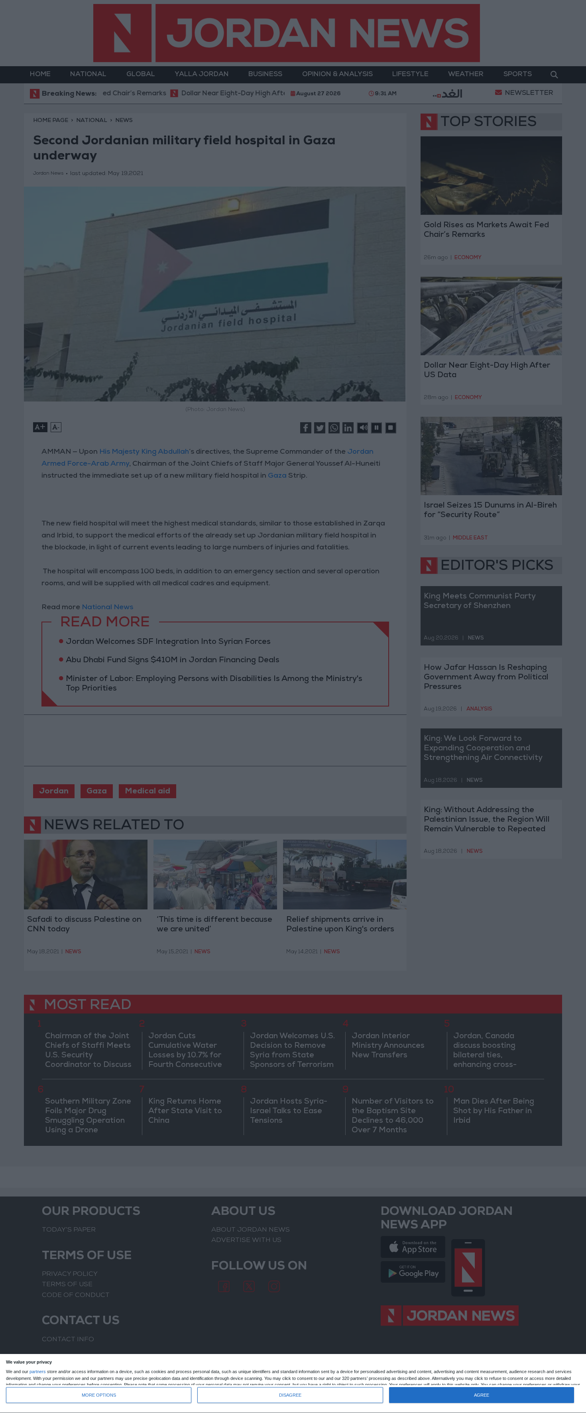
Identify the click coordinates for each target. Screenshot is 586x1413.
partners (37, 1372)
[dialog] (293, 1383)
